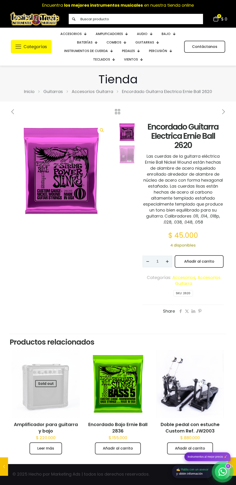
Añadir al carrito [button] (118, 448)
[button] (102, 130)
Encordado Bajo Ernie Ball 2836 (118, 427)
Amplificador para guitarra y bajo (46, 427)
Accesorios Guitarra (92, 91)
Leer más (45, 448)
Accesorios (183, 277)
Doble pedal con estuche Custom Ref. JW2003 (190, 427)
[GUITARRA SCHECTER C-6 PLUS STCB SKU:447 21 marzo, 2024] (4, 466)
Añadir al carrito (199, 261)
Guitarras (53, 91)
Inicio (29, 91)
